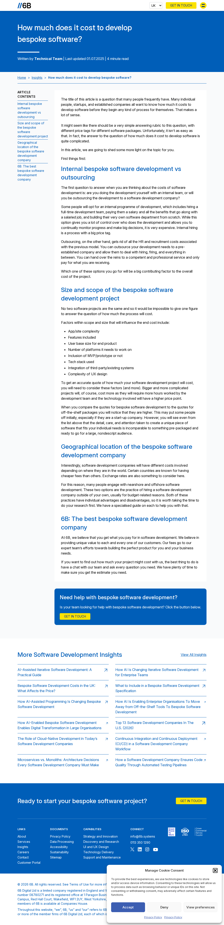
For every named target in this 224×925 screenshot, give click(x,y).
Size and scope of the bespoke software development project (33, 129)
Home (22, 77)
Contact (23, 857)
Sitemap (56, 857)
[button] (215, 870)
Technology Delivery (98, 852)
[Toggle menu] (203, 5)
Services (24, 841)
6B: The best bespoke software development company (31, 172)
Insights (37, 77)
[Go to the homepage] (24, 5)
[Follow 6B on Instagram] (147, 849)
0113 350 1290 (140, 842)
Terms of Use (79, 884)
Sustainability (59, 852)
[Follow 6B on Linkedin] (140, 849)
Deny (164, 907)
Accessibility (59, 847)
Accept (128, 907)
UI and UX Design (96, 847)
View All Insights (193, 654)
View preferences (200, 907)
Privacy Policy (153, 917)
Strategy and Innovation (100, 836)
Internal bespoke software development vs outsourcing (30, 110)
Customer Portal (29, 862)
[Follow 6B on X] (132, 849)
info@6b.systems (142, 836)
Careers (23, 852)
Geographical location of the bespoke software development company (31, 151)
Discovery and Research (101, 841)
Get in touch (75, 616)
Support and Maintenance (102, 857)
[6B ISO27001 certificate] (184, 832)
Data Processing (62, 841)
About (22, 836)
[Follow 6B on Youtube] (155, 849)
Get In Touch (181, 5)
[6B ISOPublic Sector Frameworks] (200, 832)
